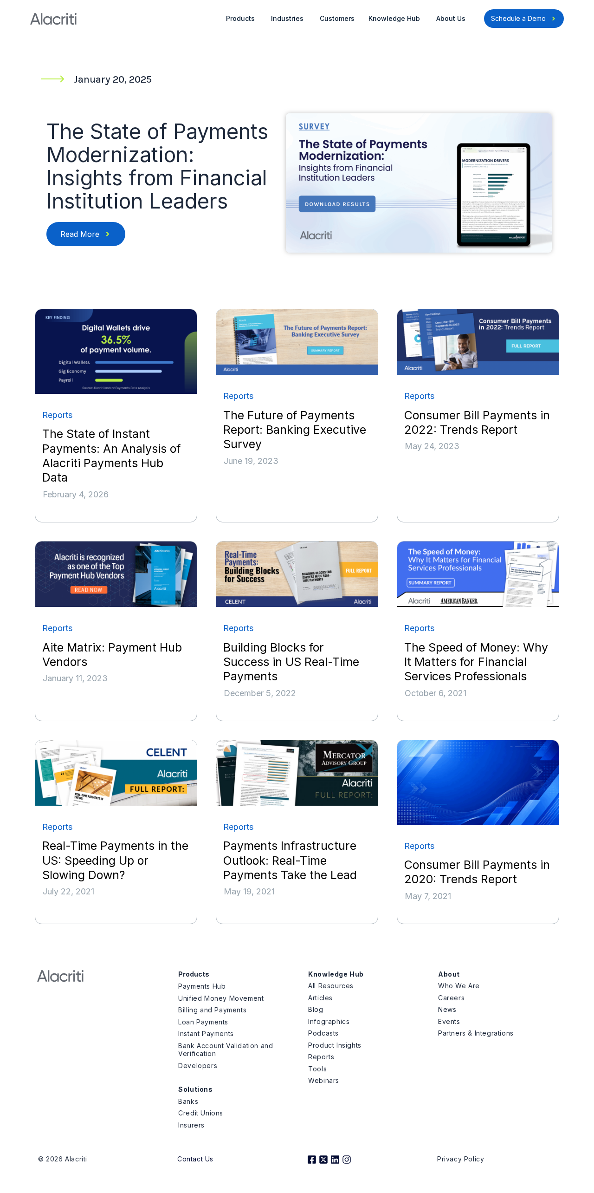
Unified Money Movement (221, 998)
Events (449, 1021)
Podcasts (323, 1033)
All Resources (331, 986)
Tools (317, 1069)
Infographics (328, 1021)
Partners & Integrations (476, 1033)
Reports (321, 1057)
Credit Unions (200, 1113)
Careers (451, 998)
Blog (315, 1009)
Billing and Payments (212, 1010)
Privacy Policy (460, 1159)
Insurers (191, 1125)
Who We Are (459, 986)
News (447, 1009)
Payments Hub (202, 986)
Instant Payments (206, 1033)
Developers (197, 1065)
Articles (320, 998)
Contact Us (195, 1159)
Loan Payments (203, 1022)
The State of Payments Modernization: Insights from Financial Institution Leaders (157, 166)
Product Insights (335, 1045)
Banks (188, 1101)
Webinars (323, 1080)
